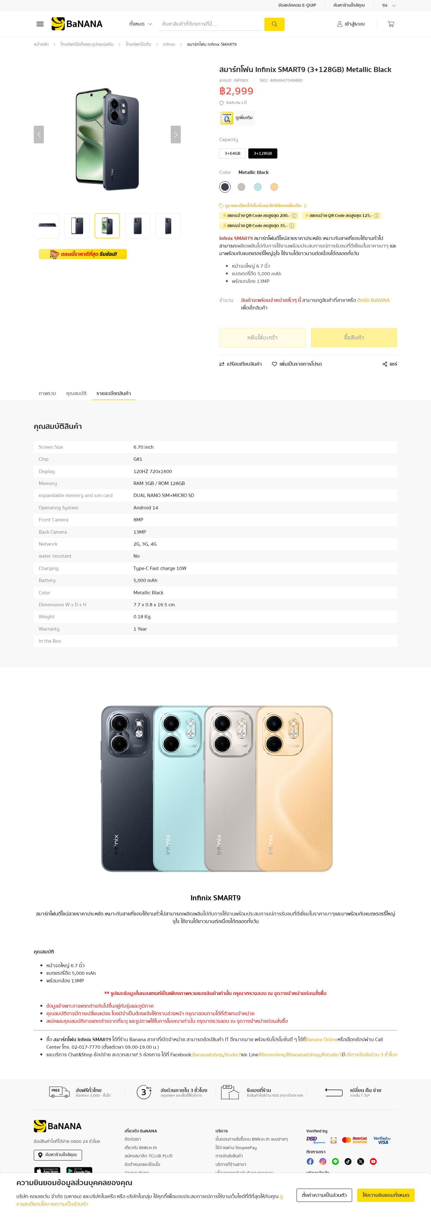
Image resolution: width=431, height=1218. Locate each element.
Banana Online (322, 1039)
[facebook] (310, 1162)
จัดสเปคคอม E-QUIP (297, 6)
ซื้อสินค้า (354, 337)
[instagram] (323, 1162)
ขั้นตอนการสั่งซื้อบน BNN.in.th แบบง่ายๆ (252, 1139)
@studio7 (331, 1055)
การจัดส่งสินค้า (229, 1156)
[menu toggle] (40, 24)
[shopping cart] (391, 24)
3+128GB (263, 153)
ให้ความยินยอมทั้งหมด (386, 1195)
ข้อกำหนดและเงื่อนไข (142, 1164)
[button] (39, 134)
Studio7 (232, 1055)
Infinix (169, 44)
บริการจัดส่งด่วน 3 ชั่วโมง (371, 1055)
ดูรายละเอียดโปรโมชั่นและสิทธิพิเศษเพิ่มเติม (263, 206)
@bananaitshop (303, 1055)
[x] (360, 1162)
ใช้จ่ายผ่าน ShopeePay (236, 1147)
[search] (274, 24)
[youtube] (373, 1162)
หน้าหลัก (41, 44)
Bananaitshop (207, 1055)
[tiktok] (348, 1162)
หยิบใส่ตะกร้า (262, 337)
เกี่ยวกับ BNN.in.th (141, 1147)
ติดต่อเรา (133, 1139)
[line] (335, 1162)
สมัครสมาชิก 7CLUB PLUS (148, 1156)
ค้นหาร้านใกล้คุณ (350, 6)
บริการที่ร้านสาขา (231, 1164)
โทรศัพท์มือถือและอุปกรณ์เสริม (87, 44)
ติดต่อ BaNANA (373, 300)
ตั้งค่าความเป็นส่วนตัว (324, 1195)
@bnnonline (271, 1055)
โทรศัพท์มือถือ (138, 44)
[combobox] (389, 6)
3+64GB (232, 153)
